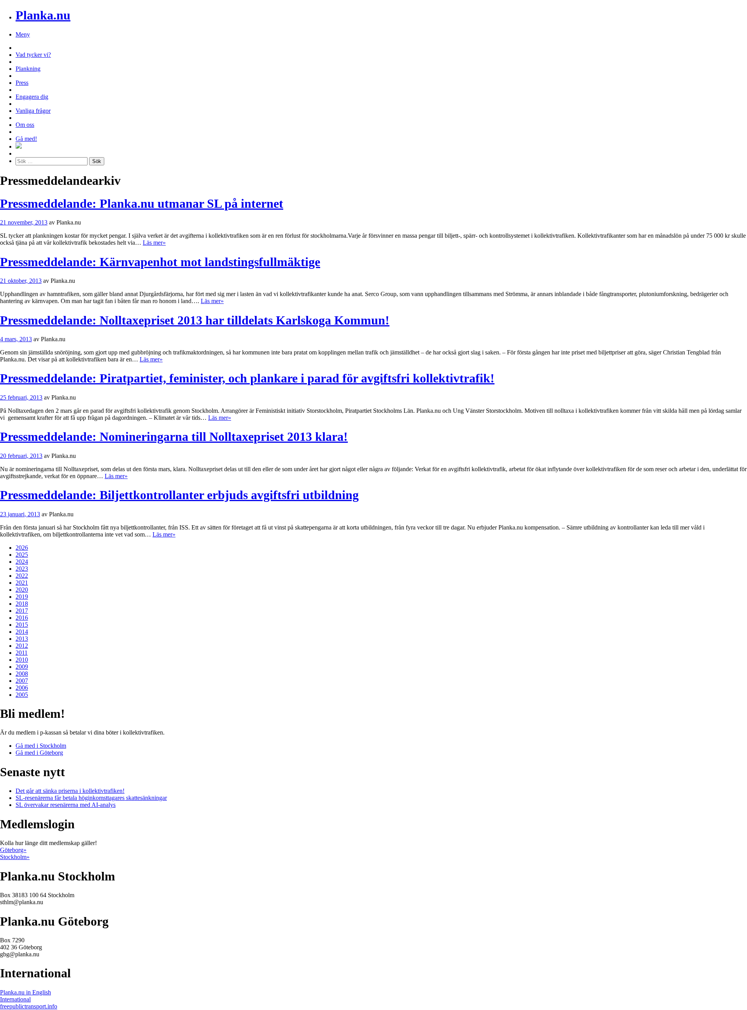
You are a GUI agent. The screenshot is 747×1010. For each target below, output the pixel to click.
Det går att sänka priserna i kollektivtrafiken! (70, 790)
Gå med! (26, 138)
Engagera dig (32, 96)
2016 (22, 617)
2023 (22, 568)
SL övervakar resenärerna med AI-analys (66, 804)
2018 (22, 603)
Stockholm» (15, 857)
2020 (22, 589)
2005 (22, 694)
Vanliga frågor (33, 110)
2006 (22, 687)
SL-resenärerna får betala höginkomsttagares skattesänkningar (91, 797)
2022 (22, 575)
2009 (22, 666)
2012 (22, 645)
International (15, 999)
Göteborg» (13, 850)
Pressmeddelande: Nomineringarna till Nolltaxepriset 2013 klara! (174, 437)
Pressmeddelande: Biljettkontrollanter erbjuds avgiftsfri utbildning (179, 495)
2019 (22, 596)
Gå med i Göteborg (39, 752)
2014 (22, 631)
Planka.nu (43, 15)
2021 (22, 582)
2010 (22, 659)
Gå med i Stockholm (41, 745)
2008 (22, 673)
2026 (22, 547)
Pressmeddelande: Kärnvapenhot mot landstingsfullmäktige (160, 262)
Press (22, 82)
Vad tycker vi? (33, 54)
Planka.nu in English (25, 992)
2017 (22, 610)
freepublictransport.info (28, 1006)
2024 (22, 561)
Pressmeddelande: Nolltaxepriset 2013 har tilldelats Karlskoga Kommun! (194, 320)
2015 (22, 624)
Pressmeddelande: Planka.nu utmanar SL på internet (141, 203)
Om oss (25, 124)
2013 (22, 638)
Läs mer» (154, 242)
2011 (22, 652)
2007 (22, 680)
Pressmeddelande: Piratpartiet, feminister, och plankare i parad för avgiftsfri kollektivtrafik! (247, 378)
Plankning (28, 68)
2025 (22, 554)
